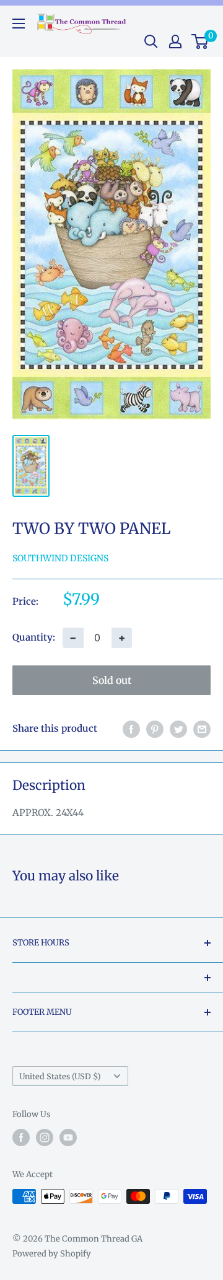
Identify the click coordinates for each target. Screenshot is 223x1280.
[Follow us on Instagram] (44, 1137)
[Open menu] (18, 23)
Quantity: (33, 637)
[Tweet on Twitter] (178, 729)
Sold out (111, 680)
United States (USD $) (59, 1076)
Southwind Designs (60, 558)
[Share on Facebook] (131, 729)
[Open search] (151, 41)
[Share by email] (202, 729)
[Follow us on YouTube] (68, 1137)
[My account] (175, 41)
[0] (200, 41)
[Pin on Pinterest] (155, 729)
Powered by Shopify (51, 1253)
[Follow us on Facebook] (21, 1137)
